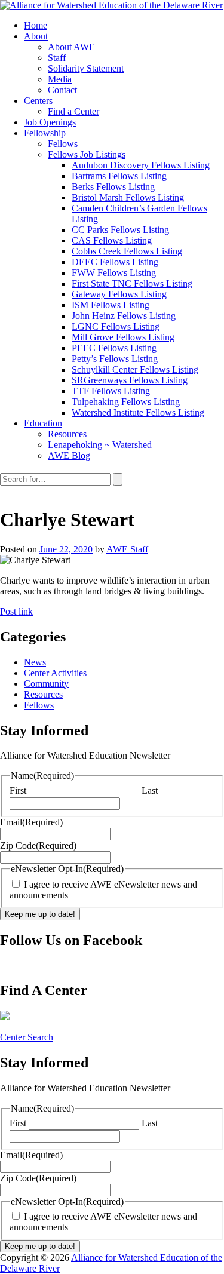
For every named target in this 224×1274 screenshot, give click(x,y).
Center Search (26, 1037)
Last (150, 790)
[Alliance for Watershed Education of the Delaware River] (111, 5)
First (18, 790)
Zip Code (38, 845)
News (35, 662)
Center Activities (55, 673)
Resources (43, 694)
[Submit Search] (117, 479)
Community (46, 684)
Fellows (39, 705)
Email (31, 822)
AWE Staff (127, 549)
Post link (16, 611)
